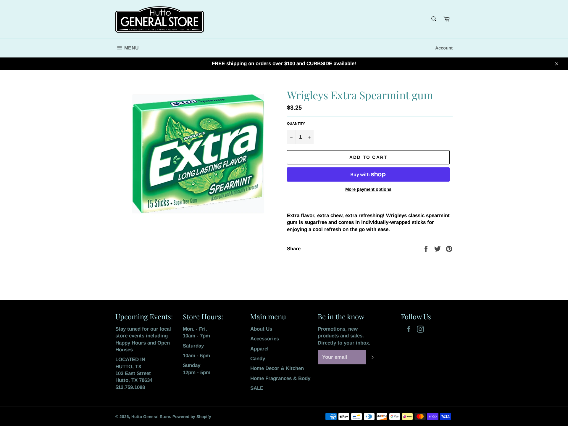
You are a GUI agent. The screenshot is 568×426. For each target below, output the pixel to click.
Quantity (296, 123)
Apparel (259, 349)
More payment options (368, 189)
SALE (256, 388)
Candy (257, 358)
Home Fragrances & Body (280, 378)
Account (444, 47)
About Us (261, 329)
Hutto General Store (150, 416)
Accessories (264, 339)
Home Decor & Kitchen (277, 368)
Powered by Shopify (191, 416)
